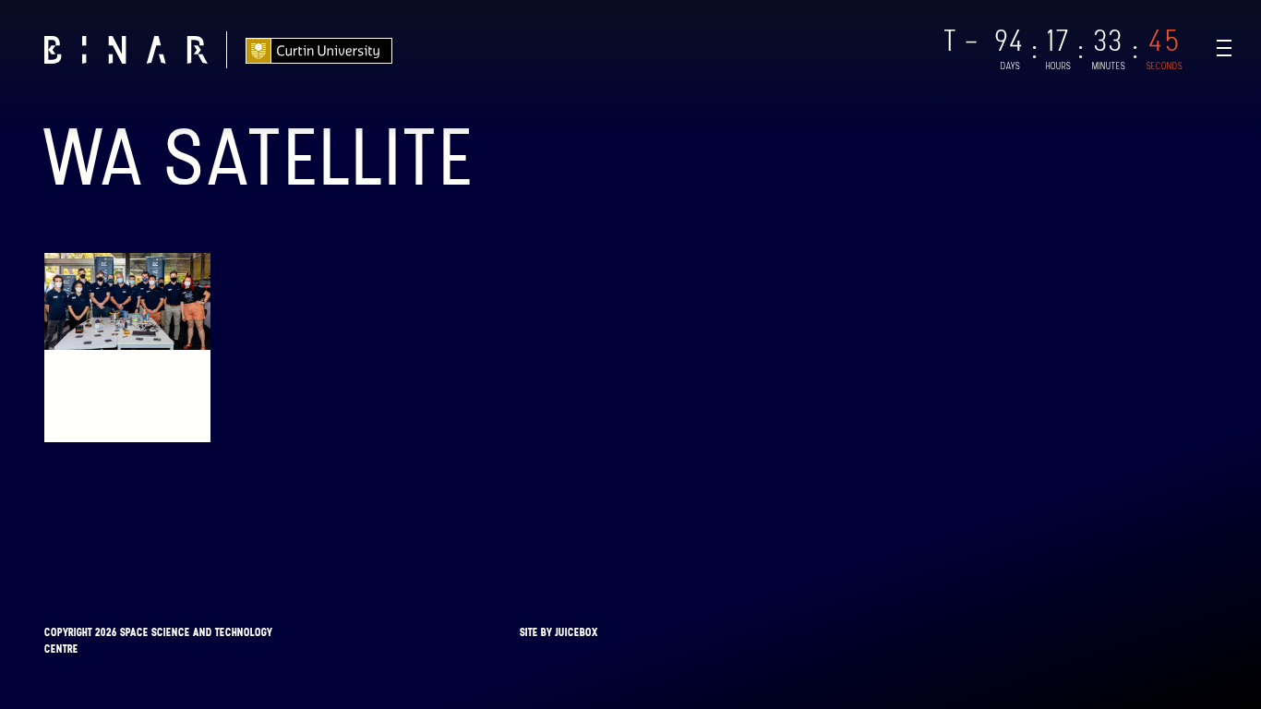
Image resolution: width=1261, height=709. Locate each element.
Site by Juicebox (559, 632)
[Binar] (126, 50)
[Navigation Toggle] (1224, 48)
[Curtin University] (319, 49)
